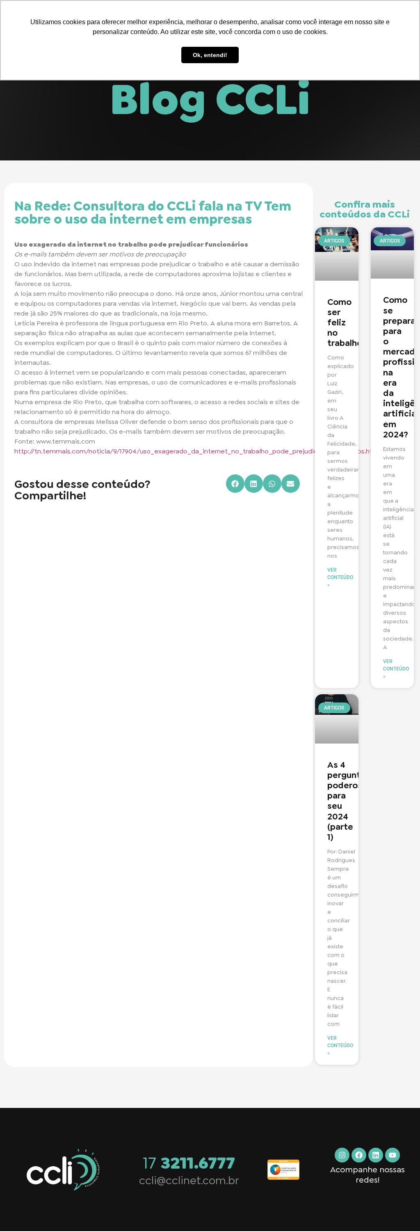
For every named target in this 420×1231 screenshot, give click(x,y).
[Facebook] (359, 1155)
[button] (235, 483)
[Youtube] (392, 1155)
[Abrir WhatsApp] (399, 1210)
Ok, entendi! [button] (210, 55)
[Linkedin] (375, 1155)
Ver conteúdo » (340, 577)
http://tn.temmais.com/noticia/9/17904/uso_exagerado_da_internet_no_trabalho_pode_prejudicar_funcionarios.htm (196, 451)
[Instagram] (342, 1155)
